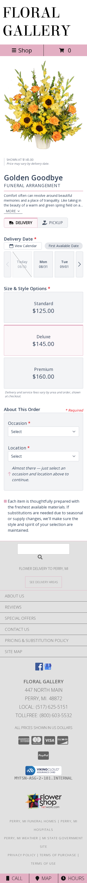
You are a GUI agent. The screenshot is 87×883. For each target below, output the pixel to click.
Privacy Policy (22, 855)
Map (45, 878)
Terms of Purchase (58, 855)
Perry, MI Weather (21, 838)
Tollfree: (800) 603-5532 (43, 715)
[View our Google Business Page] (48, 669)
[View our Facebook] (39, 669)
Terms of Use (43, 863)
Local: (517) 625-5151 (43, 707)
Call (15, 878)
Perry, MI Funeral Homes (33, 821)
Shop (25, 50)
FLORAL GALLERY (36, 22)
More (11, 211)
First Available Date (64, 245)
